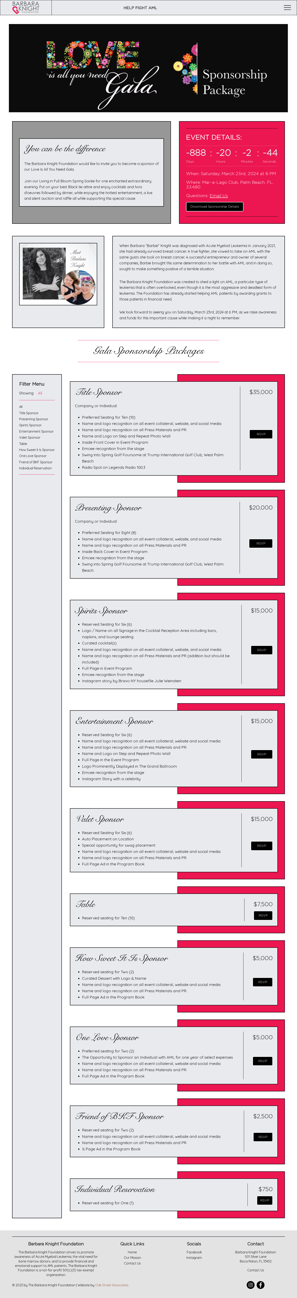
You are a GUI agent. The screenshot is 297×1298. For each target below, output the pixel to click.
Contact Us (255, 1270)
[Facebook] (260, 1285)
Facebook (194, 1252)
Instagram (194, 1258)
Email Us (219, 195)
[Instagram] (251, 1285)
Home (132, 1252)
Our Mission (132, 1258)
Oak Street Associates (111, 1285)
